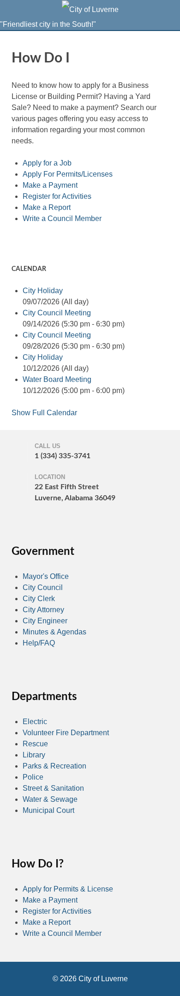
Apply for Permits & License (68, 889)
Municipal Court (48, 810)
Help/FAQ (39, 643)
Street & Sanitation (53, 788)
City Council (43, 587)
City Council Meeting (57, 313)
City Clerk (39, 599)
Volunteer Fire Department (66, 733)
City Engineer (45, 621)
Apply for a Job (47, 163)
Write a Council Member (62, 218)
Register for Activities (57, 196)
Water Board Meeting (57, 379)
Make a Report (47, 207)
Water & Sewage (50, 799)
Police (33, 777)
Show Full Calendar (44, 413)
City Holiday (43, 291)
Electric (35, 721)
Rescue (35, 744)
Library (34, 755)
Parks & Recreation (54, 766)
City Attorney (43, 610)
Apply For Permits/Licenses (68, 174)
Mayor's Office (46, 576)
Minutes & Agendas (54, 632)
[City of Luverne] (90, 9)
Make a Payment (50, 185)
